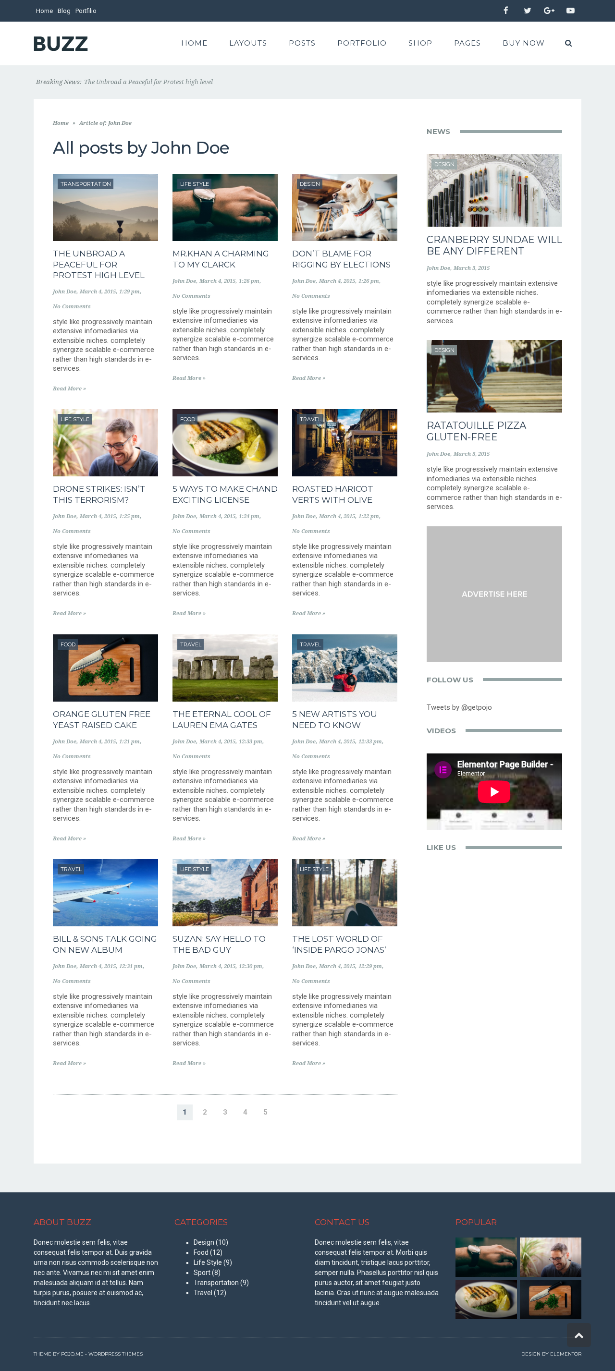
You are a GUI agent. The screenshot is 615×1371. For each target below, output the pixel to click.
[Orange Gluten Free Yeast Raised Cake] (550, 1299)
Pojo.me (72, 1354)
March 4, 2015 (98, 292)
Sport (202, 1272)
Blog (64, 10)
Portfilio (86, 10)
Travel (203, 1293)
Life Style (208, 1262)
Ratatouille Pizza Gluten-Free (476, 431)
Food (201, 1252)
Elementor (565, 1354)
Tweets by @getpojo (459, 707)
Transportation (216, 1282)
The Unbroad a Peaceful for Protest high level (99, 264)
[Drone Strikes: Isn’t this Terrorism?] (550, 1257)
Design (204, 1242)
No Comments (72, 306)
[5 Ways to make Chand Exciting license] (486, 1299)
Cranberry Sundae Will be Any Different (494, 245)
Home (44, 10)
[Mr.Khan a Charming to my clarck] (486, 1257)
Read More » (69, 389)
